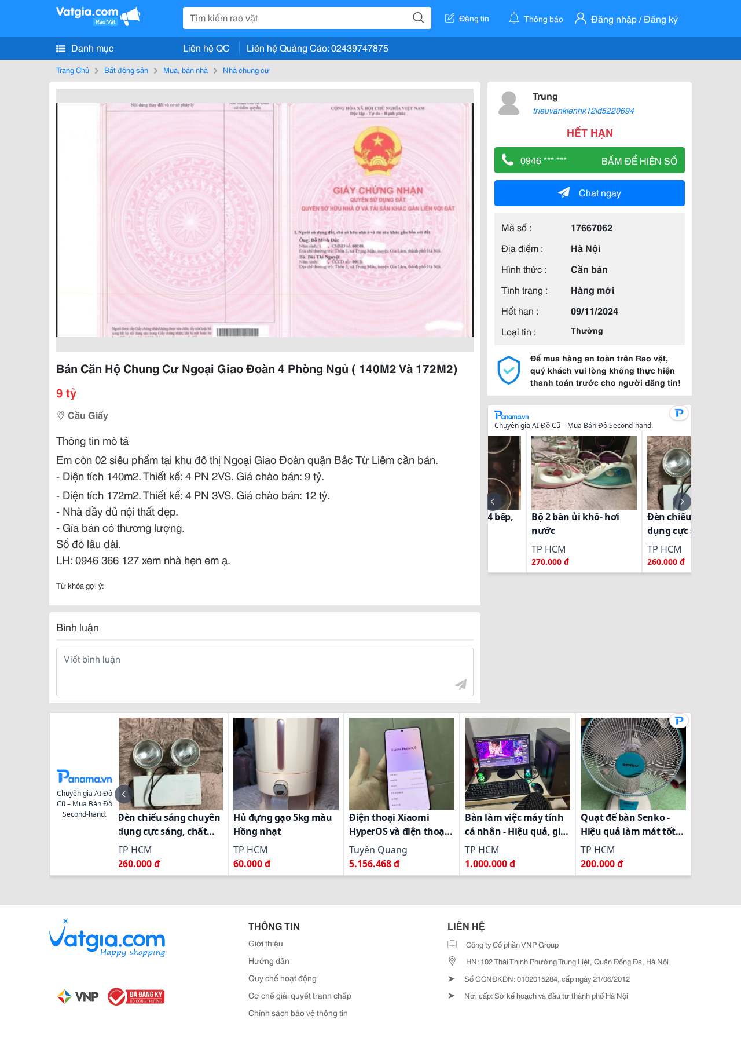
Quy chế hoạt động (282, 978)
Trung (545, 95)
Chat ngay (600, 192)
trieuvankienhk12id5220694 (583, 110)
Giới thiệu (265, 943)
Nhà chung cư (246, 69)
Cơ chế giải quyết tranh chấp (299, 995)
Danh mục (91, 47)
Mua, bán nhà (185, 69)
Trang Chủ (72, 69)
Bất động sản (126, 69)
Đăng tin (474, 18)
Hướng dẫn (268, 960)
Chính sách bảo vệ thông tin (298, 1012)
